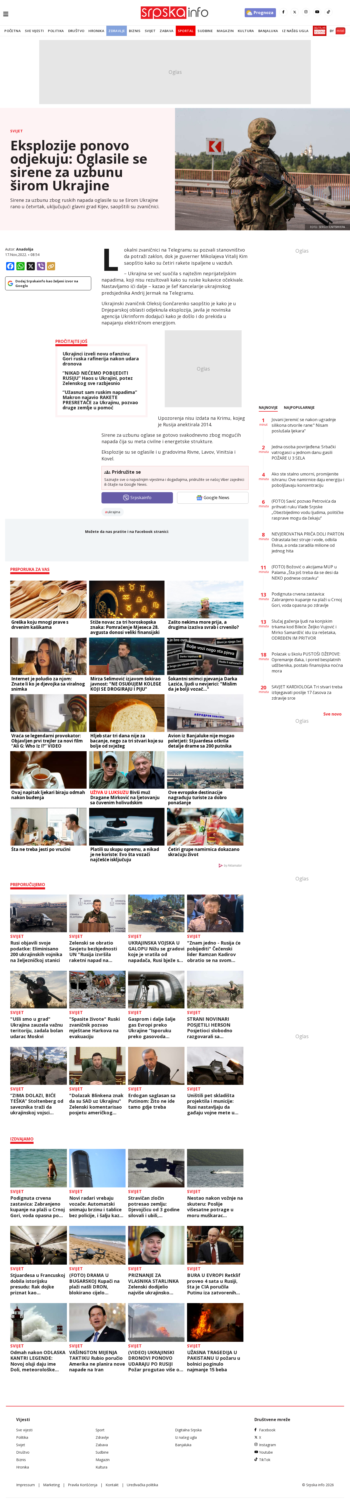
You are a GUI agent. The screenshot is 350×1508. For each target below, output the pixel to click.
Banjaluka (268, 30)
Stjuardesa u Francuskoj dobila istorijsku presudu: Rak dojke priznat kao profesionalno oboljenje (37, 1283)
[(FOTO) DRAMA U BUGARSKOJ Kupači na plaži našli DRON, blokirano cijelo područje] (97, 1245)
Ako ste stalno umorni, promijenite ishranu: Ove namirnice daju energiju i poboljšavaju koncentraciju (308, 479)
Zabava (166, 30)
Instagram (267, 1444)
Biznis (134, 30)
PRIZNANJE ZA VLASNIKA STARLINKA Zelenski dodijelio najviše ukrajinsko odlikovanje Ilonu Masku (156, 1283)
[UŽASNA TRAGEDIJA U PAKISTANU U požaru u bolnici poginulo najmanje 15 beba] (215, 1322)
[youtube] (317, 12)
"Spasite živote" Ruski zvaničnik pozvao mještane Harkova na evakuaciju (94, 1027)
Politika (56, 30)
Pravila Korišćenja (82, 1484)
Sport (100, 1429)
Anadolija (24, 249)
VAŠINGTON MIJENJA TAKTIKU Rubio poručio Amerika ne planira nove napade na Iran (97, 1361)
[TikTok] (328, 12)
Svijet (150, 30)
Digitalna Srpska (188, 1429)
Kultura (246, 30)
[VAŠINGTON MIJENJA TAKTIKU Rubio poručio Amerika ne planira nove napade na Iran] (97, 1322)
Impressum (25, 1484)
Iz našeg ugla (295, 30)
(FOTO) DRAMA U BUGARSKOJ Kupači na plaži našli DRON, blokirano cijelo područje (94, 1283)
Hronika (96, 30)
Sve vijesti (34, 30)
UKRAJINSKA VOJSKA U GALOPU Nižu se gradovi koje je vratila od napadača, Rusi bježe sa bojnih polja (156, 951)
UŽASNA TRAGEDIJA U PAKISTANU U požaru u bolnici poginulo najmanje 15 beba (213, 1361)
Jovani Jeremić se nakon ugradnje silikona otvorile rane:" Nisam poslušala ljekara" (304, 425)
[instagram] (306, 12)
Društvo (76, 30)
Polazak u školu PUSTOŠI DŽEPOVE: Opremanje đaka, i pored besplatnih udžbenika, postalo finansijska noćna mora (307, 662)
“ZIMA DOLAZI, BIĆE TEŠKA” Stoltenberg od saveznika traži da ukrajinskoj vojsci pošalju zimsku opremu (36, 1104)
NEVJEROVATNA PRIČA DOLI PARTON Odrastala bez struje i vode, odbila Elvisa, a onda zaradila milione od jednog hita (308, 542)
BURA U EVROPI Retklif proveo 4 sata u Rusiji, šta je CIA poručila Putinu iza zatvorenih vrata (213, 1283)
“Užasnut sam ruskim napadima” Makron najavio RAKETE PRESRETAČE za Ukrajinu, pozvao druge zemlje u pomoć (100, 400)
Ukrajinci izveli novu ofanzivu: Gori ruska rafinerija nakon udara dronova (101, 358)
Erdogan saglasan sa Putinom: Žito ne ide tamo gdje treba (152, 1101)
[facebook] (283, 12)
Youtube (266, 1452)
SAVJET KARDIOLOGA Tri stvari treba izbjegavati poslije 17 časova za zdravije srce (307, 692)
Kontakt (112, 1484)
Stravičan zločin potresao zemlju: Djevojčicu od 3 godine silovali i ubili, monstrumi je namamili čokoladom (154, 1206)
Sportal (186, 30)
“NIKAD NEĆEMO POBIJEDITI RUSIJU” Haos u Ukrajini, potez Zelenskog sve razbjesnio (98, 378)
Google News (216, 497)
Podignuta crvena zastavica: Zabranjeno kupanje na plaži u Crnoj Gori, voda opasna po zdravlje (37, 1206)
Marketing (51, 1484)
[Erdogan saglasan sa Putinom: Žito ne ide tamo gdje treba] (156, 1066)
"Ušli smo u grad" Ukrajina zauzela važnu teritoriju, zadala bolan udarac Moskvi (36, 1027)
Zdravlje (116, 30)
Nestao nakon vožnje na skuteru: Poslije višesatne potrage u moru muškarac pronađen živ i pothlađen (215, 1206)
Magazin (225, 30)
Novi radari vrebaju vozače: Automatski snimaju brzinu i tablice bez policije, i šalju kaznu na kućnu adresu (97, 1206)
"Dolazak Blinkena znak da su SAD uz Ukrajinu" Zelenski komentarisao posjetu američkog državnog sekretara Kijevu (96, 1104)
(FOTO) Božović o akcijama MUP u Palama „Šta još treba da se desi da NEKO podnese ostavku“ (305, 572)
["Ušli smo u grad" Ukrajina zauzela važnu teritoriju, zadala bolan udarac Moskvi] (38, 989)
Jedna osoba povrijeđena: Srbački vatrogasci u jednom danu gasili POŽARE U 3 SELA (304, 452)
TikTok (264, 1459)
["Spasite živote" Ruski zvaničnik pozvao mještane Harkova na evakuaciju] (97, 989)
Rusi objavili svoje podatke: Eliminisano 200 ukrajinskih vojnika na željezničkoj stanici (36, 951)
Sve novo (332, 714)
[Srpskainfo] (175, 12)
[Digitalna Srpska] (318, 31)
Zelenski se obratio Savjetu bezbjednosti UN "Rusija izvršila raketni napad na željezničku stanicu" (93, 951)
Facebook (267, 1429)
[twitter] (295, 12)
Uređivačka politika (142, 1484)
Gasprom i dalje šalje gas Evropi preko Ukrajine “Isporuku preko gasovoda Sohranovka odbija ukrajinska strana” (152, 1027)
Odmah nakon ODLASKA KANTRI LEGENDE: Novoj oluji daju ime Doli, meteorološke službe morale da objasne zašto (37, 1361)
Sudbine (205, 30)
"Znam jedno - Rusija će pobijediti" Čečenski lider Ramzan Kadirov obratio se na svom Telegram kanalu (214, 951)
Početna (12, 30)
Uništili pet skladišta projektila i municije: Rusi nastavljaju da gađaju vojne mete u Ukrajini (210, 1104)
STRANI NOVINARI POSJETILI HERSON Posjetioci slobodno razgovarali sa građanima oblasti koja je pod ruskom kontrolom (214, 1027)
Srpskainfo (140, 497)
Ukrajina (113, 512)
